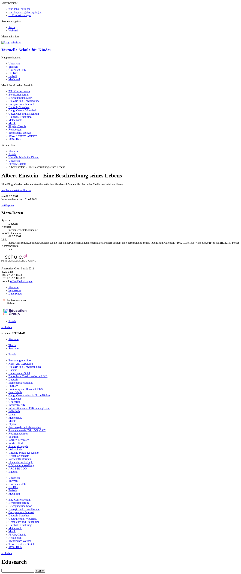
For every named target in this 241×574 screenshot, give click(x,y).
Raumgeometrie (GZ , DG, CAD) (27, 430)
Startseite (13, 151)
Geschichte (14, 398)
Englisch (13, 385)
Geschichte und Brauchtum (23, 113)
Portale (12, 154)
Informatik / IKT (17, 404)
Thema (12, 345)
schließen (6, 327)
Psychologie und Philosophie (24, 427)
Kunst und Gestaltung (20, 363)
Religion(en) (15, 129)
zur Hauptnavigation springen (24, 12)
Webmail (13, 30)
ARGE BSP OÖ (17, 468)
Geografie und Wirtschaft (22, 110)
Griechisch (14, 401)
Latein (12, 414)
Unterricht (14, 63)
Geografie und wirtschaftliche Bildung (29, 395)
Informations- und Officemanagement (29, 408)
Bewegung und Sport (20, 97)
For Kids (13, 73)
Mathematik (15, 119)
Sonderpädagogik (18, 446)
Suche (11, 27)
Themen (13, 66)
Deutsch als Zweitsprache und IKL (27, 376)
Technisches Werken (19, 132)
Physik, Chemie (17, 126)
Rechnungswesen (18, 433)
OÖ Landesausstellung (21, 465)
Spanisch (13, 436)
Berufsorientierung (18, 94)
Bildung (12, 471)
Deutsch (13, 379)
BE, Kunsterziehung (19, 91)
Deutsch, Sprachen (18, 107)
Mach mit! (14, 79)
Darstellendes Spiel (19, 373)
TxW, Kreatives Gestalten (22, 135)
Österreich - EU (17, 69)
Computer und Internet (21, 104)
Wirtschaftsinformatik (20, 458)
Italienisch (14, 411)
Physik (12, 424)
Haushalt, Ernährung (20, 116)
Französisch (15, 392)
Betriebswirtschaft (18, 455)
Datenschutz (15, 293)
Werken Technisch (18, 439)
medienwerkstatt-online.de (16, 190)
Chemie (12, 369)
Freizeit (12, 76)
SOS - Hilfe (15, 139)
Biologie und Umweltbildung (24, 366)
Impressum (14, 290)
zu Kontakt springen (19, 15)
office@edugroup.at (21, 281)
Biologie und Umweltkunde (24, 100)
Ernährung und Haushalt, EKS (25, 389)
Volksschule (15, 449)
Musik (12, 123)
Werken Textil (16, 443)
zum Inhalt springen (19, 8)
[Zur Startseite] (11, 42)
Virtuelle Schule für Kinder (26, 50)
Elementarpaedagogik (20, 382)
